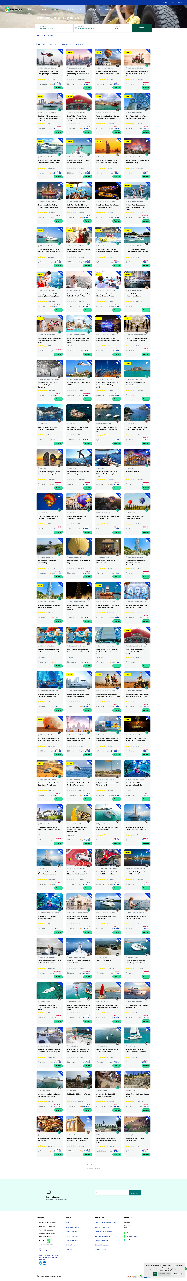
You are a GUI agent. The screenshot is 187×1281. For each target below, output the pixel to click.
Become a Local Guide (102, 1227)
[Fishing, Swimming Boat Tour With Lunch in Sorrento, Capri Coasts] (108, 457)
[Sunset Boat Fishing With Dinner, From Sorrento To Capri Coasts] (50, 457)
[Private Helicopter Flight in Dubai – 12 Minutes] (79, 368)
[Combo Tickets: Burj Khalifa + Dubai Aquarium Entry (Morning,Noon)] (137, 546)
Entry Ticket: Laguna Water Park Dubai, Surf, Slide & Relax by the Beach (78, 340)
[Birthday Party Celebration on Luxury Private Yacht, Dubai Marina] (137, 190)
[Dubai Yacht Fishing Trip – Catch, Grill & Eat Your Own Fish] (79, 279)
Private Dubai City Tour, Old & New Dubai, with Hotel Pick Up (106, 161)
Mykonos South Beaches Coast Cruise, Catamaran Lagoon (48, 873)
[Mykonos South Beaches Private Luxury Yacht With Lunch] (50, 1079)
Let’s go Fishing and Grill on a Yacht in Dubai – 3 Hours (136, 917)
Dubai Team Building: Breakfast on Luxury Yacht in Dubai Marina (49, 250)
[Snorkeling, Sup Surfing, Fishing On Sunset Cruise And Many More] (50, 1035)
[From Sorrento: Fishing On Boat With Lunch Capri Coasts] (79, 457)
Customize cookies (164, 1273)
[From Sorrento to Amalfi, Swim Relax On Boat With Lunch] (137, 412)
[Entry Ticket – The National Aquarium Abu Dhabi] (50, 901)
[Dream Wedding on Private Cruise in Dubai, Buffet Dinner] (50, 946)
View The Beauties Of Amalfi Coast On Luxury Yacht (47, 428)
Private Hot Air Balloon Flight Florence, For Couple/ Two (48, 517)
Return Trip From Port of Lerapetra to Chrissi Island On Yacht (48, 1007)
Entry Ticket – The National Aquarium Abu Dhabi (47, 917)
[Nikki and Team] (147, 110)
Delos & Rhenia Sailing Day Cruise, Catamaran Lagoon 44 (136, 1051)
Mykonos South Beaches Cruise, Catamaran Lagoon (107, 828)
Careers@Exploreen (101, 1245)
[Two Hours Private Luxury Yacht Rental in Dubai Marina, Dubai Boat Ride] (50, 101)
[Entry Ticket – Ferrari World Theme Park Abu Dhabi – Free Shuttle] (79, 101)
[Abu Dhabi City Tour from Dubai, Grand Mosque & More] (137, 590)
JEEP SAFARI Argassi (103, 960)
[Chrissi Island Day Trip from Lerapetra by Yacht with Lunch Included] (137, 946)
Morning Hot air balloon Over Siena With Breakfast (77, 517)
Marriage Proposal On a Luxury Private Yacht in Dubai (78, 161)
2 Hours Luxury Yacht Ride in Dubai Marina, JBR (106, 917)
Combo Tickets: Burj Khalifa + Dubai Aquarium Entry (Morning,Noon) (136, 563)
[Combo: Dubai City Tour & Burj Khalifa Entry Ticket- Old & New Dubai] (79, 57)
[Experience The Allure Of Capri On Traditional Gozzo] (79, 412)
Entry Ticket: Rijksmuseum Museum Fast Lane (105, 562)
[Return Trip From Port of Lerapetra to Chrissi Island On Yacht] (50, 990)
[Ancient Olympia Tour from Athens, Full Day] (137, 1124)
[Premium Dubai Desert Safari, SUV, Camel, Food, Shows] (50, 768)
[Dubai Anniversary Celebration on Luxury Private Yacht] (79, 235)
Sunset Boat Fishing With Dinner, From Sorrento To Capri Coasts (49, 473)
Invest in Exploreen (101, 1249)
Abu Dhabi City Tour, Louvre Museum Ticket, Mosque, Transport (47, 385)
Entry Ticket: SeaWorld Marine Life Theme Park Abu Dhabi (48, 695)
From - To (81, 26)
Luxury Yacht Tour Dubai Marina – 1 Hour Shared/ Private (137, 295)
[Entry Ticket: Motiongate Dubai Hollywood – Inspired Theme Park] (50, 635)
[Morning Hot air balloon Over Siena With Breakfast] (79, 501)
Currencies (127, 1225)
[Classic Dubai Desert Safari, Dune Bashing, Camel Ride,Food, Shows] (50, 323)
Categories (79, 44)
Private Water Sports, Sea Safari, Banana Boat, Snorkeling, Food (107, 739)
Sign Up (180, 2)
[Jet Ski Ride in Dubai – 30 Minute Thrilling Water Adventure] (79, 768)
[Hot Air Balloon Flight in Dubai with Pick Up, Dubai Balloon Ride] (108, 57)
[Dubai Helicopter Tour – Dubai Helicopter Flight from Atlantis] (50, 57)
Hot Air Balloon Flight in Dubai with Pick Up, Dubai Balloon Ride (107, 73)
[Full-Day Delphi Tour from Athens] (79, 1079)
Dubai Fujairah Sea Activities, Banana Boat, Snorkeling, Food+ (107, 250)
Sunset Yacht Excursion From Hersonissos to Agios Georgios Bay (107, 1007)
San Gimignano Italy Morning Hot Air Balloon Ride (107, 517)
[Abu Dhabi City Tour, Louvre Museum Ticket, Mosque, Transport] (50, 368)
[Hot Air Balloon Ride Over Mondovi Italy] (50, 546)
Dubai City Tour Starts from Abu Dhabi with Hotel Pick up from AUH (107, 385)
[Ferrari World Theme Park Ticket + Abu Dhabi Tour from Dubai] (108, 857)
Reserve (58, 87)
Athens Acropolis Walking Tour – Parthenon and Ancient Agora (78, 1139)
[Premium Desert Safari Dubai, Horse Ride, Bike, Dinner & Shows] (108, 679)
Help (81, 9)
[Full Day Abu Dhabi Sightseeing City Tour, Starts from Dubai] (137, 323)
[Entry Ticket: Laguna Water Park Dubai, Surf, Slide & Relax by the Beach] (79, 323)
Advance (117, 26)
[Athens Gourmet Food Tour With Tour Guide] (50, 1124)
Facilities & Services (72, 1236)
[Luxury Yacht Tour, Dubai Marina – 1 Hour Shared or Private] (79, 679)
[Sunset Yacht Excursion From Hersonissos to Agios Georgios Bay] (108, 990)
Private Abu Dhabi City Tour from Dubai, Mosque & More (78, 739)
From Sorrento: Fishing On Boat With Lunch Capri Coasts (78, 473)
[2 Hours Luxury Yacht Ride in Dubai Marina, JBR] (108, 901)
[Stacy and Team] (59, 65)
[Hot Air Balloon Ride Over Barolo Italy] (79, 546)
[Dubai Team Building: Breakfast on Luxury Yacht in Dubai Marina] (50, 235)
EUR (164, 2)
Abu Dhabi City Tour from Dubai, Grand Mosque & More (137, 606)
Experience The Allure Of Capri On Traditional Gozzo (77, 428)
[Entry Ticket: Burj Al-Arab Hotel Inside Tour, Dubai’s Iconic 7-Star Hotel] (108, 635)
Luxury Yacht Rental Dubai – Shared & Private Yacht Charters (137, 250)
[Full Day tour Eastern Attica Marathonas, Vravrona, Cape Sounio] (108, 1124)
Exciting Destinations (72, 1227)
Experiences (57, 9)
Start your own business (102, 1236)
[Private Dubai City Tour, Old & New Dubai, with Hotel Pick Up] (108, 146)
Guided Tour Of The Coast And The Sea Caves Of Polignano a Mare (106, 429)
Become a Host (94, 9)
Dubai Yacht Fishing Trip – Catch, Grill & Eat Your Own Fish (78, 295)
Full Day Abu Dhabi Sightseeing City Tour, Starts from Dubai (136, 339)
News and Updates (72, 1240)
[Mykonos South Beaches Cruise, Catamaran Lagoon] (108, 812)
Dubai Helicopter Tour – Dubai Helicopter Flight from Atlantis (48, 73)
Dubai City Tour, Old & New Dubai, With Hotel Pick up (137, 161)
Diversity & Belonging (101, 1240)
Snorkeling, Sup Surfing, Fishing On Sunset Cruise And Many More (49, 1051)
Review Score (66, 44)
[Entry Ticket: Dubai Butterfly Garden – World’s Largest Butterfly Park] (79, 812)
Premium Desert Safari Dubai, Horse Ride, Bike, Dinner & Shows (108, 695)
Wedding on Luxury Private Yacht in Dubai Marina (78, 962)
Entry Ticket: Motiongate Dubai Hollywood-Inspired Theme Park (78, 651)
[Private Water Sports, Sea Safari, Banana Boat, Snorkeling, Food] (108, 724)
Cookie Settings (134, 1240)
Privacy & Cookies (132, 1236)
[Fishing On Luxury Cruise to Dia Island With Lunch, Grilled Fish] (79, 1035)
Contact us (69, 1249)
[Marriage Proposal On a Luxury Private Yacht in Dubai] (79, 146)
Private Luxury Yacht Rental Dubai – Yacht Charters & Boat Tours (49, 161)
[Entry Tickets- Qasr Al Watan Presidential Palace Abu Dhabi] (79, 901)
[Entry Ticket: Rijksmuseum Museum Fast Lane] (108, 546)
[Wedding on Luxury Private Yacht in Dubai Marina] (79, 946)
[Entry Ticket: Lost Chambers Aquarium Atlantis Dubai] (137, 768)
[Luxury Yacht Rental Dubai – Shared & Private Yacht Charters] (137, 235)
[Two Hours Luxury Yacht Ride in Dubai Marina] (137, 990)
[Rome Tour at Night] (137, 457)
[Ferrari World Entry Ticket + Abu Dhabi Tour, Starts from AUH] (79, 857)
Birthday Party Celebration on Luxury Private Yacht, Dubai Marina (136, 207)
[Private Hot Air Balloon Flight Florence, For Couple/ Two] (50, 501)
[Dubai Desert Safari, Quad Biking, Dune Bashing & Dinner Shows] (137, 679)
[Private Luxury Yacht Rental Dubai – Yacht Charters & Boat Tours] (50, 146)
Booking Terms (70, 1245)
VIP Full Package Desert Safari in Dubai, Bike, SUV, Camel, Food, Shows (137, 74)
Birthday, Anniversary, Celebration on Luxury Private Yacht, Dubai (49, 295)
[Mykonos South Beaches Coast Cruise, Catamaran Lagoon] (50, 857)
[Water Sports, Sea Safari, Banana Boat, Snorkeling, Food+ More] (108, 101)
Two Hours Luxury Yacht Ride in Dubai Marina (137, 1006)
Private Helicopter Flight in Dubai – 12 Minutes (78, 384)
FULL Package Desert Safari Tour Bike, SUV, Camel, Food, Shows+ (49, 739)
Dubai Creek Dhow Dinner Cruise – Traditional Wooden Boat (107, 606)
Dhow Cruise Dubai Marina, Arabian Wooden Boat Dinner (48, 206)
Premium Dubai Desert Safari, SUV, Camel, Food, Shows (48, 784)
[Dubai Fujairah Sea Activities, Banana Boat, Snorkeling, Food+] (108, 235)
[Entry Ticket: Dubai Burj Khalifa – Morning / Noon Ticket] (50, 590)
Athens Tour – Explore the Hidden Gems (137, 1095)
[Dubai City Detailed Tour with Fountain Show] (137, 368)
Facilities (71, 9)
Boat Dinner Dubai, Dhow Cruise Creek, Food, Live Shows (107, 206)
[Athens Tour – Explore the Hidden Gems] (137, 1079)
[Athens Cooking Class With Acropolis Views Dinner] (108, 1079)
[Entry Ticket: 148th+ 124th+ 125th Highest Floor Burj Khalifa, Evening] (79, 590)
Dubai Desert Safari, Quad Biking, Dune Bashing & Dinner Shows (137, 695)
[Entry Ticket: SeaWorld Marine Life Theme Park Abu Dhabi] (50, 679)
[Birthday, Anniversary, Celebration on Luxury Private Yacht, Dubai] (50, 279)
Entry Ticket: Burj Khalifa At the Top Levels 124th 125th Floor (136, 117)
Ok (155, 1273)
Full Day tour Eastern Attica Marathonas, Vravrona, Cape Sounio (106, 1141)
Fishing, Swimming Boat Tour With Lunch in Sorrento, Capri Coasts (106, 474)
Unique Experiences (72, 1231)
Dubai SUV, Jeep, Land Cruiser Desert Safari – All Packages (136, 739)
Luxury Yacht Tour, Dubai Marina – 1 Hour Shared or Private (79, 695)
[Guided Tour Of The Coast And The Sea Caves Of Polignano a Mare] (108, 412)
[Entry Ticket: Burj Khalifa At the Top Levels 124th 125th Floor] (137, 101)
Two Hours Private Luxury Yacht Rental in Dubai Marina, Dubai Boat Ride (49, 118)
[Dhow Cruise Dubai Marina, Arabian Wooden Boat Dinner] (50, 190)
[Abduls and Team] (117, 154)
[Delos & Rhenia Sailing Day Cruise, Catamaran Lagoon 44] (137, 1035)
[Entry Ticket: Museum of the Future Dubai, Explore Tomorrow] (50, 812)
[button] (181, 9)
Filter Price (53, 44)
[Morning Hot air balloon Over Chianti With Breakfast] (137, 501)
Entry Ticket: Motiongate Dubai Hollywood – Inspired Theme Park (49, 651)
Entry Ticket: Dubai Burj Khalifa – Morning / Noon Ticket (49, 606)
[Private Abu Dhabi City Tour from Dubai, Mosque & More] (79, 724)
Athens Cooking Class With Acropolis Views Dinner (105, 1095)
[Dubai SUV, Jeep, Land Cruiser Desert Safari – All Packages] (137, 724)
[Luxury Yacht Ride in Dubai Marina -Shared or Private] (108, 279)
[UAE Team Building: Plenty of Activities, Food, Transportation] (79, 190)
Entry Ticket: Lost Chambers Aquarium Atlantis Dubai (135, 784)
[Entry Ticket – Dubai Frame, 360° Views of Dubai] (108, 768)
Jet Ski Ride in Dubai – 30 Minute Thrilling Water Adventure (78, 784)
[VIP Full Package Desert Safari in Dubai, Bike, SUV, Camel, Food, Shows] (137, 57)
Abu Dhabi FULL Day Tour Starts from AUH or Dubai (137, 873)
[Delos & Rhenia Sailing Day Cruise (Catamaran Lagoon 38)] (137, 812)
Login (172, 2)
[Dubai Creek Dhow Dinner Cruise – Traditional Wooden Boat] (108, 590)
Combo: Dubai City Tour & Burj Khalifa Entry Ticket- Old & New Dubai (78, 74)
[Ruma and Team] (117, 287)
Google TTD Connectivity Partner (105, 1222)
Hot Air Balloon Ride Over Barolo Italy (78, 562)
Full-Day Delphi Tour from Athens (78, 1094)
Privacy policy (178, 1273)
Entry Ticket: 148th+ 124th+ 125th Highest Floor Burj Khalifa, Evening (78, 607)
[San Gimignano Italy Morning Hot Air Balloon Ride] (108, 501)
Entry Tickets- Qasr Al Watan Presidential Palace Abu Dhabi (77, 917)
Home (30, 9)
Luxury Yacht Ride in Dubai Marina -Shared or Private (105, 295)
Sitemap (129, 1233)
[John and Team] (88, 65)
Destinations (42, 9)
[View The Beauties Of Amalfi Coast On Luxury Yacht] (50, 412)
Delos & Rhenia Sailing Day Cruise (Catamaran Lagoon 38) (136, 828)
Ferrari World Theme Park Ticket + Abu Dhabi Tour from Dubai (108, 873)
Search (142, 28)
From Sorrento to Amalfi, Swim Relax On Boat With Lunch (136, 428)
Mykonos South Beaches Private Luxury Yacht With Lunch (49, 1095)
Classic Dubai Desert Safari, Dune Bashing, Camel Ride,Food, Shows (49, 340)
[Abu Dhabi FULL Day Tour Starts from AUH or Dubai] (137, 857)
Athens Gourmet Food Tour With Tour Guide (49, 1139)
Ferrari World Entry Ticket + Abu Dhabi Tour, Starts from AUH (78, 873)
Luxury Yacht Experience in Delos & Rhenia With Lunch (107, 1051)
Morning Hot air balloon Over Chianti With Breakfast (136, 517)
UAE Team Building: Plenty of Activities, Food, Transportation (78, 206)
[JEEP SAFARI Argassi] (108, 946)
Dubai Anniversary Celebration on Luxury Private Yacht (78, 250)
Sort (147, 44)
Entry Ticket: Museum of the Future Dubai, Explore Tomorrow (49, 828)
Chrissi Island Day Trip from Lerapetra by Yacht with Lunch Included (136, 963)
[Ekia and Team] (147, 65)
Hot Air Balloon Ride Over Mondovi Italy (47, 562)
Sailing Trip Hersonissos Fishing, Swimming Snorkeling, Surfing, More (78, 1007)
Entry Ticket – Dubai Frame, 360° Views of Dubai (107, 784)
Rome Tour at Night (132, 472)
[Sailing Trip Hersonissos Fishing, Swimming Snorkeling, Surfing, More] (79, 990)
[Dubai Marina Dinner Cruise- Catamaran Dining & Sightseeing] (108, 323)
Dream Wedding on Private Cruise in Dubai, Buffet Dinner (49, 962)
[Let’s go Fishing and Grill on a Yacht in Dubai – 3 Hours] (137, 901)
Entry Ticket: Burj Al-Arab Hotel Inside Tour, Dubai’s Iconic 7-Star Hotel (107, 652)
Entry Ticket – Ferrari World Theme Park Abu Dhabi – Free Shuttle (77, 118)
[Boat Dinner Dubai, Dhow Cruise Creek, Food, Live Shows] (108, 190)
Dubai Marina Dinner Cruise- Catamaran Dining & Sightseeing (107, 339)
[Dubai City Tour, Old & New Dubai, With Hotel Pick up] (137, 146)
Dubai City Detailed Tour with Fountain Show (136, 384)
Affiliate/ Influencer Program (103, 1231)
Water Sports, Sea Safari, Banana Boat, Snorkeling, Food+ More (107, 117)
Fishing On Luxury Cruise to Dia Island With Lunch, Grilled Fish (78, 1051)
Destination (42, 26)
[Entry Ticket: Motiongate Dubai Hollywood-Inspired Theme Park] (79, 635)
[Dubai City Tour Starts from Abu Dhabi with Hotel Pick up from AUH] (108, 368)
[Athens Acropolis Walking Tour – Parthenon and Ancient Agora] (79, 1124)
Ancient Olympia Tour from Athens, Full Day (135, 1139)
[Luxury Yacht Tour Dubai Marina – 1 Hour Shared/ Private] (137, 279)
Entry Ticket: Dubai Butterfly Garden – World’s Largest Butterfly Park (77, 829)
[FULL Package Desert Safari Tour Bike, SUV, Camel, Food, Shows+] (50, 724)
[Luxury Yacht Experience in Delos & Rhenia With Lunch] (108, 1035)
